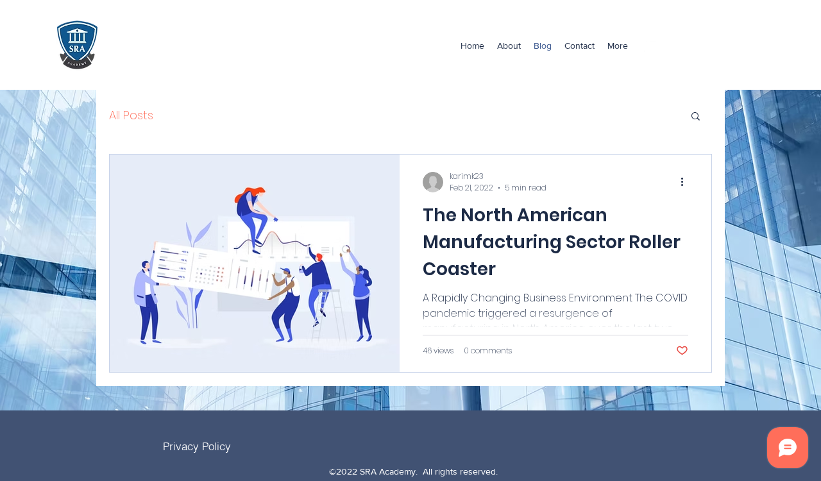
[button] (696, 117)
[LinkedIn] (650, 45)
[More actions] (686, 182)
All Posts (131, 115)
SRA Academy (162, 45)
